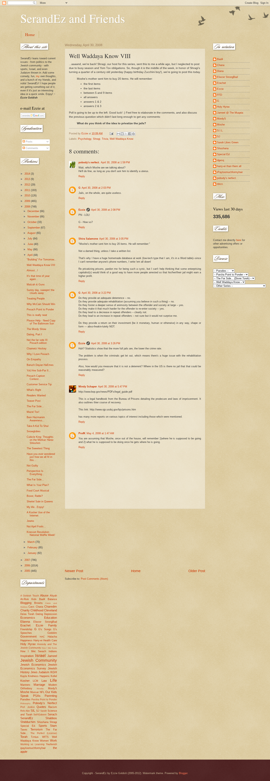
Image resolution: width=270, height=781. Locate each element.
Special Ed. (28, 725)
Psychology (84, 138)
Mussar (34, 692)
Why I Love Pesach (38, 354)
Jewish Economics (33, 664)
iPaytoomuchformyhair (230, 172)
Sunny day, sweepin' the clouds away (40, 291)
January (32, 553)
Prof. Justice (27, 707)
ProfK (81, 433)
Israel (40, 655)
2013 (28, 179)
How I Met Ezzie (49, 648)
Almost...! (32, 270)
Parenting (51, 695)
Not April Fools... (36, 526)
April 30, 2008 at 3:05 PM (113, 238)
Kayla (23, 676)
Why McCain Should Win (41, 304)
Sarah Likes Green (227, 142)
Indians (53, 651)
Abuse (44, 595)
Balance (52, 599)
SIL (33, 710)
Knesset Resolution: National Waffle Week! (41, 533)
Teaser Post (34, 400)
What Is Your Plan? (38, 485)
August (31, 232)
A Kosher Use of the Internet (38, 514)
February (32, 547)
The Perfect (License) (43, 733)
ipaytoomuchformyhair (33, 748)
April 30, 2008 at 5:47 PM (112, 386)
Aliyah (53, 595)
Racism (52, 706)
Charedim (50, 606)
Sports (43, 725)
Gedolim (52, 632)
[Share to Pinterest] (133, 134)
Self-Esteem (39, 714)
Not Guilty (32, 465)
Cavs (31, 606)
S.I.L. (220, 130)
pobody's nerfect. (89, 162)
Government (28, 636)
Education (50, 617)
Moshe (24, 692)
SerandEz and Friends (72, 18)
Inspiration (27, 656)
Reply (81, 176)
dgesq (220, 160)
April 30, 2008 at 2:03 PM (96, 187)
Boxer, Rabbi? (35, 495)
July (30, 238)
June (30, 244)
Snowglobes (34, 431)
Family (52, 625)
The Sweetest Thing (38, 448)
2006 (28, 565)
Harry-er (37, 640)
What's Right (34, 389)
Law (44, 680)
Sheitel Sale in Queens (40, 501)
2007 (28, 559)
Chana (39, 606)
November (33, 216)
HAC (42, 637)
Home (30, 34)
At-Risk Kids (28, 599)
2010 (28, 195)
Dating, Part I (34, 334)
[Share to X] (126, 134)
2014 (28, 173)
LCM (35, 680)
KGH (53, 672)
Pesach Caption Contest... (36, 377)
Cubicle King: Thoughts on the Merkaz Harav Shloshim (40, 440)
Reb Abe (25, 711)
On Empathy (34, 359)
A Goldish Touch (29, 596)
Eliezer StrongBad (45, 621)
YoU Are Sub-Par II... (39, 370)
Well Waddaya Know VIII (41, 265)
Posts (28, 141)
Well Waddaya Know (121, 138)
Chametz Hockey (36, 348)
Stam (53, 725)
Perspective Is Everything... (35, 472)
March (31, 541)
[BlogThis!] (122, 134)
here (238, 240)
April (30, 254)
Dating (39, 614)
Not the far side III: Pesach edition (37, 341)
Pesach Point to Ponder (40, 309)
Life (53, 680)
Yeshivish (51, 744)
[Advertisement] (135, 538)
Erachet (25, 625)
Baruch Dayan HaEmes (40, 364)
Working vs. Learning (32, 744)
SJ (37, 710)
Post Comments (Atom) (94, 578)
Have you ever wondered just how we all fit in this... (41, 457)
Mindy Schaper (87, 386)
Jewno (30, 520)
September (34, 227)
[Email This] (118, 134)
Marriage (39, 684)
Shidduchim (28, 722)
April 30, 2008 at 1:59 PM (115, 162)
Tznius (35, 736)
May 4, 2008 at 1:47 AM (100, 433)
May (30, 249)
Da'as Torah (27, 614)
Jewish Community (38, 660)
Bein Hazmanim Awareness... (36, 419)
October (32, 222)
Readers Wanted (36, 395)
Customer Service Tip (39, 384)
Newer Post (74, 571)
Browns (38, 602)
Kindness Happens (39, 676)
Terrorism (36, 729)
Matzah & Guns (36, 284)
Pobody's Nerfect (45, 703)
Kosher (25, 680)
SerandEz (26, 718)
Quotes (41, 706)
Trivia (105, 138)
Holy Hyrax (28, 644)
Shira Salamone (88, 238)
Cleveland (50, 610)
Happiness (26, 640)
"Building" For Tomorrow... (41, 259)
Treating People (36, 298)
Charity (25, 610)
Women (44, 740)
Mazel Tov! (33, 411)
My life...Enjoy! (35, 507)
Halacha (52, 636)
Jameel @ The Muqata (230, 112)
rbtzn (220, 184)
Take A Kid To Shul (37, 425)
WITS (45, 736)
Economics (27, 617)
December (33, 211)
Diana (220, 71)
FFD (219, 94)
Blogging (25, 602)
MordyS (52, 688)
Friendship (26, 629)
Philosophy (25, 703)
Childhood (36, 610)
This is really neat (37, 315)
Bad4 (42, 599)
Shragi (96, 138)
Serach (52, 714)
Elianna (25, 621)
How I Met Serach (33, 651)
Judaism (43, 672)
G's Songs (44, 629)
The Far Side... (35, 406)
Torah (23, 736)
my (38, 76)
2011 (28, 190)
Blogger (183, 773)
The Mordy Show (36, 329)
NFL (42, 692)
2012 (28, 184)
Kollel (54, 676)
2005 (28, 570)
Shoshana (42, 722)
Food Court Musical (38, 490)
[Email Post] (111, 133)
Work (53, 740)
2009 (28, 201)
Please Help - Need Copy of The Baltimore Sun (41, 322)
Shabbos (51, 718)
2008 (28, 206)
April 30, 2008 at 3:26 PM (105, 343)
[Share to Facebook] (130, 134)
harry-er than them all (229, 166)
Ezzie (81, 209)
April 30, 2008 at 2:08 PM (105, 209)
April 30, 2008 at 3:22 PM (96, 292)
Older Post (196, 571)
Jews (34, 672)
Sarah (43, 711)
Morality (40, 688)
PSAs (37, 695)
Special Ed (223, 154)
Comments (31, 148)
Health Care (50, 640)
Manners (25, 684)
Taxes (23, 729)
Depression (50, 614)
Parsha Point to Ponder (44, 699)
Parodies (25, 699)
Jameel (52, 656)
